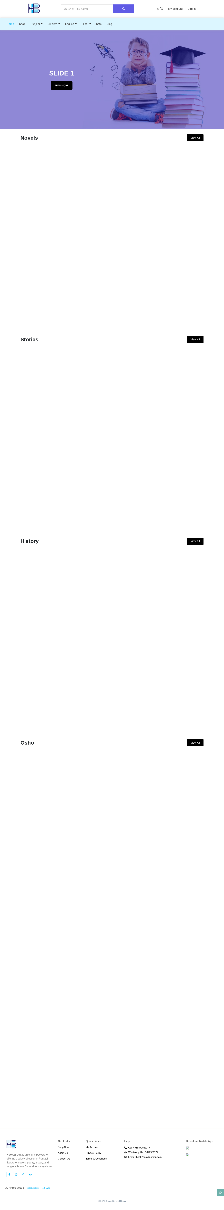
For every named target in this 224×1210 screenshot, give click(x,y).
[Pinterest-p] (23, 1174)
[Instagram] (16, 1174)
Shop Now (63, 1147)
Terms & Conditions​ (96, 1158)
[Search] (123, 8)
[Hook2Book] (34, 8)
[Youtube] (30, 1174)
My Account (92, 1147)
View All (195, 137)
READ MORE (61, 85)
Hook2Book (33, 1188)
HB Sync (46, 1188)
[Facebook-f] (9, 1174)
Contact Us (64, 1158)
